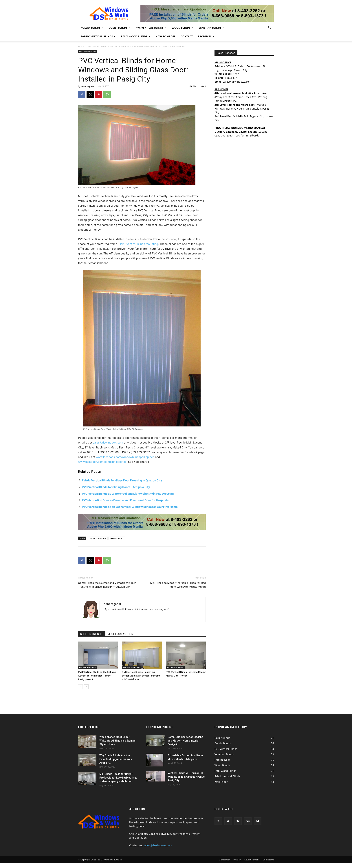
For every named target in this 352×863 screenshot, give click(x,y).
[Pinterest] (98, 94)
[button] (269, 28)
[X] (90, 94)
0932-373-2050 (223, 135)
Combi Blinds (118, 27)
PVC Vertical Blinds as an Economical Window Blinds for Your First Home (130, 507)
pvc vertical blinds (97, 538)
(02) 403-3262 (140, 452)
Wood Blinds (181, 27)
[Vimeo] (238, 821)
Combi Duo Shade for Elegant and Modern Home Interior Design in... (185, 741)
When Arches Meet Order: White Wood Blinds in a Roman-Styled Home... (118, 741)
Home (81, 46)
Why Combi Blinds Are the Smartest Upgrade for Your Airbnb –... (115, 759)
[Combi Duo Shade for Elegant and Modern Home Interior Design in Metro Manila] (155, 740)
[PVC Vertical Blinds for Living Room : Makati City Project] (186, 655)
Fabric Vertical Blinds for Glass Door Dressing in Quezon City (122, 480)
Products (205, 36)
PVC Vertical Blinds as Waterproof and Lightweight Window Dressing (128, 493)
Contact (187, 36)
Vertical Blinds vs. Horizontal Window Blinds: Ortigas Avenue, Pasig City (186, 777)
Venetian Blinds (210, 27)
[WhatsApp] (107, 94)
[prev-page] (80, 686)
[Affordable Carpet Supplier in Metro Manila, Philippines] (154, 760)
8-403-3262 (232, 74)
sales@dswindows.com (108, 442)
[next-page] (86, 686)
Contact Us (268, 859)
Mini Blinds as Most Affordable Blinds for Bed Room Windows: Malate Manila (178, 584)
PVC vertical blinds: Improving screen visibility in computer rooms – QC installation (141, 676)
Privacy (237, 859)
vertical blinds (116, 538)
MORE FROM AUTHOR (120, 634)
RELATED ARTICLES (91, 634)
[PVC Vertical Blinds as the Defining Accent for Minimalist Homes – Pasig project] (98, 655)
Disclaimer (224, 859)
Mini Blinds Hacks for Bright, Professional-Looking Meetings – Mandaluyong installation (118, 778)
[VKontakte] (248, 821)
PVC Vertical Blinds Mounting (139, 244)
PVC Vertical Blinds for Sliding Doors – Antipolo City (116, 487)
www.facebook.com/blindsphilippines (102, 461)
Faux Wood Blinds (134, 36)
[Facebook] (81, 94)
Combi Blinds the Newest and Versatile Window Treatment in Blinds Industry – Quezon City (107, 584)
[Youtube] (257, 821)
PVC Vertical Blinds (150, 27)
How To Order (165, 36)
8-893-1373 (232, 78)
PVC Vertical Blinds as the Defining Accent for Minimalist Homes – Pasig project (97, 676)
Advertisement (251, 859)
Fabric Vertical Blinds (97, 36)
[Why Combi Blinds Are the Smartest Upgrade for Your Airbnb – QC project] (87, 760)
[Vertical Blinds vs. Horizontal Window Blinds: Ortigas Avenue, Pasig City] (155, 776)
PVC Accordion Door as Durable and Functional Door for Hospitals (125, 500)
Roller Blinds (90, 27)
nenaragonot (88, 86)
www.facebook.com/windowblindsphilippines (125, 457)
